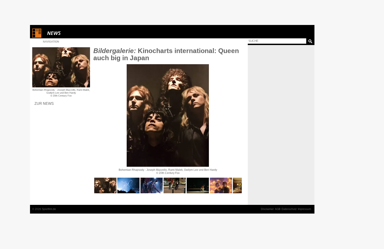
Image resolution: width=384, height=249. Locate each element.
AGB (277, 209)
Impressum (304, 209)
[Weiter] (168, 115)
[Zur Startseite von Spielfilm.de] (36, 36)
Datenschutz (289, 209)
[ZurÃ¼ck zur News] (61, 67)
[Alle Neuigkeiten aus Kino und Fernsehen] (70, 33)
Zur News (44, 103)
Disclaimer (267, 209)
